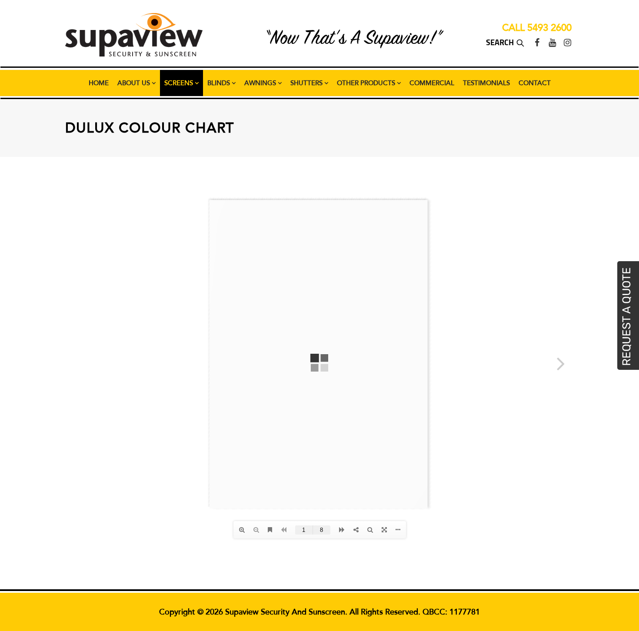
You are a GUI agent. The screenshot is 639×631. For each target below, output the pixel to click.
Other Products (367, 83)
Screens (179, 83)
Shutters (307, 83)
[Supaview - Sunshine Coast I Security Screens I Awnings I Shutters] (134, 35)
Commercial (431, 83)
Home (99, 83)
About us (134, 83)
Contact (535, 83)
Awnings (261, 83)
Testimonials (486, 83)
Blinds (219, 83)
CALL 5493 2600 (537, 27)
